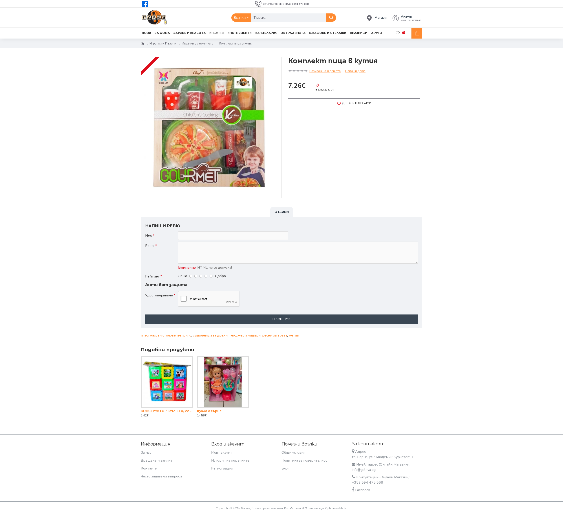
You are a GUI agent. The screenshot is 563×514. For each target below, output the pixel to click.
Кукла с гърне (209, 411)
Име (148, 235)
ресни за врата (274, 335)
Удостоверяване (159, 295)
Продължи (281, 319)
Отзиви (281, 212)
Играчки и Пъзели (163, 43)
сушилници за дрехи (210, 335)
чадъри (254, 335)
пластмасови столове (158, 335)
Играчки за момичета (197, 43)
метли (294, 335)
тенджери (238, 335)
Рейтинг (152, 276)
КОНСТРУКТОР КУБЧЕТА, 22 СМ (167, 411)
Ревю (149, 245)
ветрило (184, 335)
